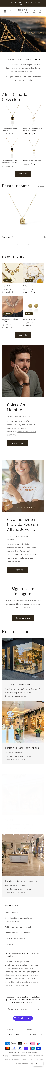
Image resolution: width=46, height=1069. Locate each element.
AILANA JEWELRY (20, 1052)
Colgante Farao (8, 286)
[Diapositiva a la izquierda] (17, 245)
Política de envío (27, 1060)
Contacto (9, 944)
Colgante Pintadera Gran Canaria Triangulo (32, 129)
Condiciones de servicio (15, 938)
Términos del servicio (12, 1060)
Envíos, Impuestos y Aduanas (17, 933)
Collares (6, 237)
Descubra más (18, 443)
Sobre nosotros (11, 912)
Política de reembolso (18, 1056)
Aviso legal (39, 1060)
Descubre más (18, 570)
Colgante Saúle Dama (31, 286)
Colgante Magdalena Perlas (10, 320)
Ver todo (23, 173)
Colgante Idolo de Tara (32, 161)
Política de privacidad (35, 1056)
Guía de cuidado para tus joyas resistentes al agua (18, 919)
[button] (5, 11)
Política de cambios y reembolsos (19, 927)
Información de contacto (24, 1063)
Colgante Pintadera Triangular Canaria (9, 162)
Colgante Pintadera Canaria (9, 129)
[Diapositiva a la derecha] (28, 245)
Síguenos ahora (23, 618)
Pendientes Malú (30, 319)
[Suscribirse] (38, 1009)
